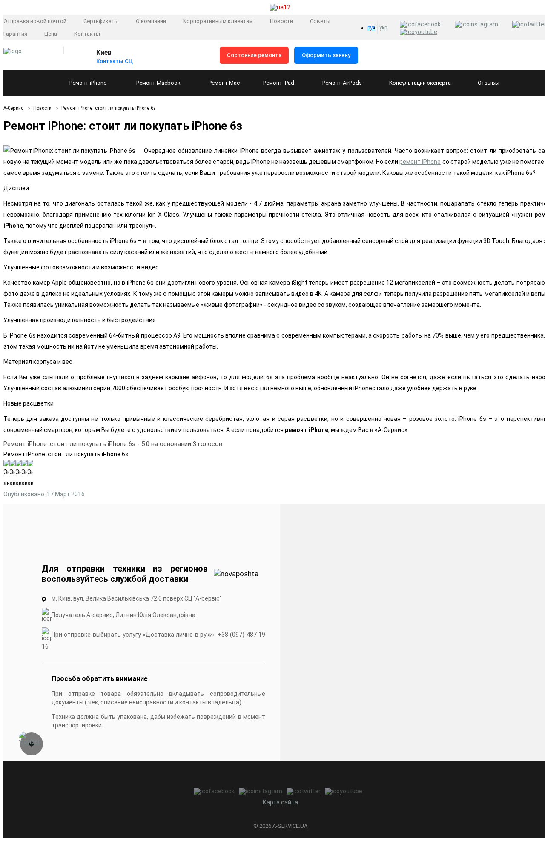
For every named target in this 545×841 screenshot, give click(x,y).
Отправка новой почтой (34, 21)
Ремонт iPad (278, 83)
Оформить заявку (326, 55)
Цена (50, 34)
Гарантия (15, 34)
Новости (281, 21)
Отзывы (488, 83)
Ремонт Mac (224, 83)
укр (383, 28)
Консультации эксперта (420, 83)
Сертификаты (101, 21)
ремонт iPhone (420, 161)
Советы (320, 21)
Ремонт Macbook (158, 83)
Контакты (87, 34)
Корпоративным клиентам (218, 21)
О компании (151, 21)
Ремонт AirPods (342, 83)
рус (371, 28)
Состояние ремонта (254, 55)
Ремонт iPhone (87, 83)
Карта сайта (280, 802)
